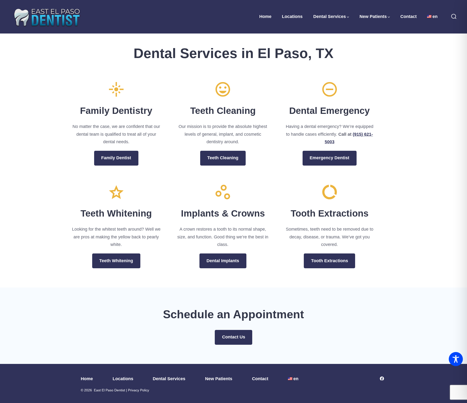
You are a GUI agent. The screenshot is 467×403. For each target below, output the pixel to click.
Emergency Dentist (329, 157)
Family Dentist (116, 157)
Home (265, 16)
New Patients (373, 16)
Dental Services (329, 16)
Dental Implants (223, 260)
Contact (408, 16)
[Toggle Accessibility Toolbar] (455, 359)
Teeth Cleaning (222, 157)
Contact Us (233, 337)
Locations (292, 16)
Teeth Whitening (116, 260)
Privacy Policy (138, 390)
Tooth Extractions (329, 260)
